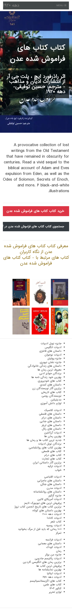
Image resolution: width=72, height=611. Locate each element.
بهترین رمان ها (52, 436)
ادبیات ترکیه (54, 466)
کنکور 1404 (55, 588)
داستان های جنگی (50, 484)
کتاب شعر (55, 522)
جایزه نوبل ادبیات (51, 343)
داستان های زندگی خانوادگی (44, 366)
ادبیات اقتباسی (52, 477)
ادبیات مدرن (54, 488)
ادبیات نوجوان (53, 355)
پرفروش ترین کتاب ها (48, 566)
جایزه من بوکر (53, 555)
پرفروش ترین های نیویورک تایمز (42, 503)
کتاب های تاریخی (51, 392)
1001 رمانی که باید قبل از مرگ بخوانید (39, 529)
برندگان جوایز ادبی (50, 373)
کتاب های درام (52, 455)
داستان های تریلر (51, 425)
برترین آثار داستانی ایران (47, 462)
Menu (60, 5)
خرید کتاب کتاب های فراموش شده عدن (35, 211)
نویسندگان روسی (51, 396)
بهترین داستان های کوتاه (46, 510)
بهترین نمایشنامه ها (49, 569)
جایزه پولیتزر (54, 358)
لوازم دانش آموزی (51, 403)
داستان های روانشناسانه (47, 492)
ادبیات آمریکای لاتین (49, 499)
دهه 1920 (11, 5)
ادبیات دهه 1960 (52, 577)
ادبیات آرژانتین (52, 433)
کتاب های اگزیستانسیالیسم (45, 581)
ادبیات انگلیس (53, 347)
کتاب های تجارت (51, 459)
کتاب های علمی (52, 584)
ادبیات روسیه (53, 525)
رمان (58, 551)
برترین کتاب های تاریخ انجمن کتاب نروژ (37, 507)
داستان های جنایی (50, 421)
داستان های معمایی (49, 543)
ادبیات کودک (53, 547)
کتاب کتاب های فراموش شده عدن (37, 53)
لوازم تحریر (55, 592)
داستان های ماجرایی (49, 480)
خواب (58, 470)
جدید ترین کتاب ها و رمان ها (43, 440)
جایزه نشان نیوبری (50, 362)
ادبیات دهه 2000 (51, 514)
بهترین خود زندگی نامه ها (46, 377)
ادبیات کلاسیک (52, 410)
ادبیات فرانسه (53, 540)
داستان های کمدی (50, 385)
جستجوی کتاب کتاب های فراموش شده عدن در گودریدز (33, 226)
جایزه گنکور (54, 495)
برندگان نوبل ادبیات (49, 444)
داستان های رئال (51, 429)
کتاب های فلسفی (51, 451)
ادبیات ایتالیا (54, 573)
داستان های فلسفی (50, 414)
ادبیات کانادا (54, 518)
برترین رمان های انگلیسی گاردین (42, 562)
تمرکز (58, 533)
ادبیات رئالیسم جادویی (48, 558)
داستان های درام (51, 418)
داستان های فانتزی (50, 351)
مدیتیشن (56, 400)
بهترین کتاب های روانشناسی (45, 447)
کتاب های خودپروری (49, 381)
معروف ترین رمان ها (49, 370)
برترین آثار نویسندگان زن (46, 388)
